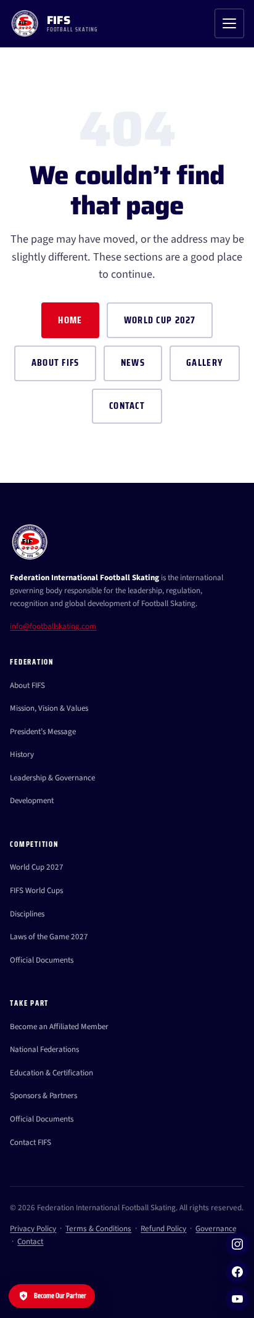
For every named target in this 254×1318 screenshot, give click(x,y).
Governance (216, 1228)
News (133, 362)
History (22, 754)
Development (32, 800)
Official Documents (41, 960)
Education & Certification (51, 1072)
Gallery (204, 362)
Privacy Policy (33, 1228)
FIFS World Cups (36, 890)
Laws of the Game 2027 (49, 936)
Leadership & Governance (52, 777)
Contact (127, 405)
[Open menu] (229, 23)
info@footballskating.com (53, 626)
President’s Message (43, 731)
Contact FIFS (30, 1142)
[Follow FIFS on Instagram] (237, 1244)
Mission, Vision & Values (49, 708)
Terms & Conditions (98, 1228)
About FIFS (55, 362)
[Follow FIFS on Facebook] (237, 1272)
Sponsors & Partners (43, 1095)
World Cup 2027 (160, 320)
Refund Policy (163, 1228)
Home (70, 320)
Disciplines (27, 914)
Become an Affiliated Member (59, 1026)
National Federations (44, 1049)
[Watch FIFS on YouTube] (237, 1299)
